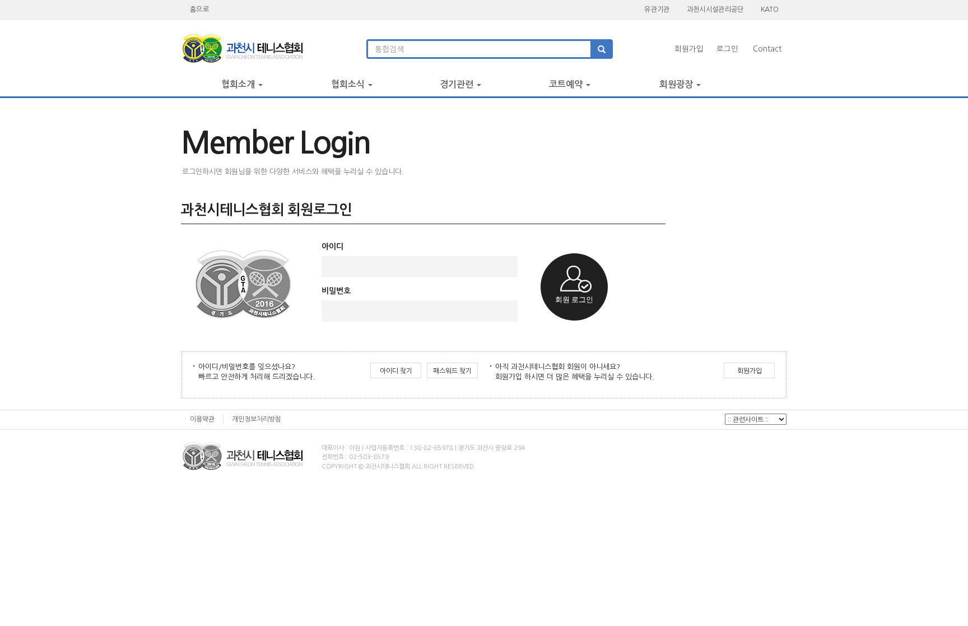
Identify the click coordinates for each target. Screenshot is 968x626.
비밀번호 (336, 291)
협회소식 (349, 84)
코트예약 (567, 84)
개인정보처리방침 (256, 419)
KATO (769, 9)
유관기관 (656, 9)
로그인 (727, 49)
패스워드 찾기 (452, 371)
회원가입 (689, 49)
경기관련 (458, 84)
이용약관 (202, 419)
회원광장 (677, 84)
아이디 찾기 (396, 371)
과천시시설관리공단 (715, 9)
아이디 (332, 247)
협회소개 (239, 84)
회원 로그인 (574, 299)
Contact (767, 49)
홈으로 (199, 9)
